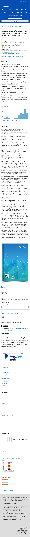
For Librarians (5, 385)
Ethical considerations (22, 12)
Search (15, 21)
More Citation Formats (7, 307)
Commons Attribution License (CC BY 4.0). (12, 508)
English (3, 370)
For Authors (4, 383)
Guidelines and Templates (9, 12)
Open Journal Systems (7, 490)
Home (2, 25)
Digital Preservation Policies (15, 15)
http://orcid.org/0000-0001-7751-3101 (11, 53)
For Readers (4, 381)
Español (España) (6, 372)
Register (22, 1)
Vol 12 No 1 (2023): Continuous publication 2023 (11, 26)
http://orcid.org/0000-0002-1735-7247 (11, 47)
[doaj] (4, 403)
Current (10, 9)
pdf (4, 287)
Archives (16, 9)
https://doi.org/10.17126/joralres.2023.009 (14, 56)
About (3, 9)
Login (26, 1)
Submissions (24, 9)
